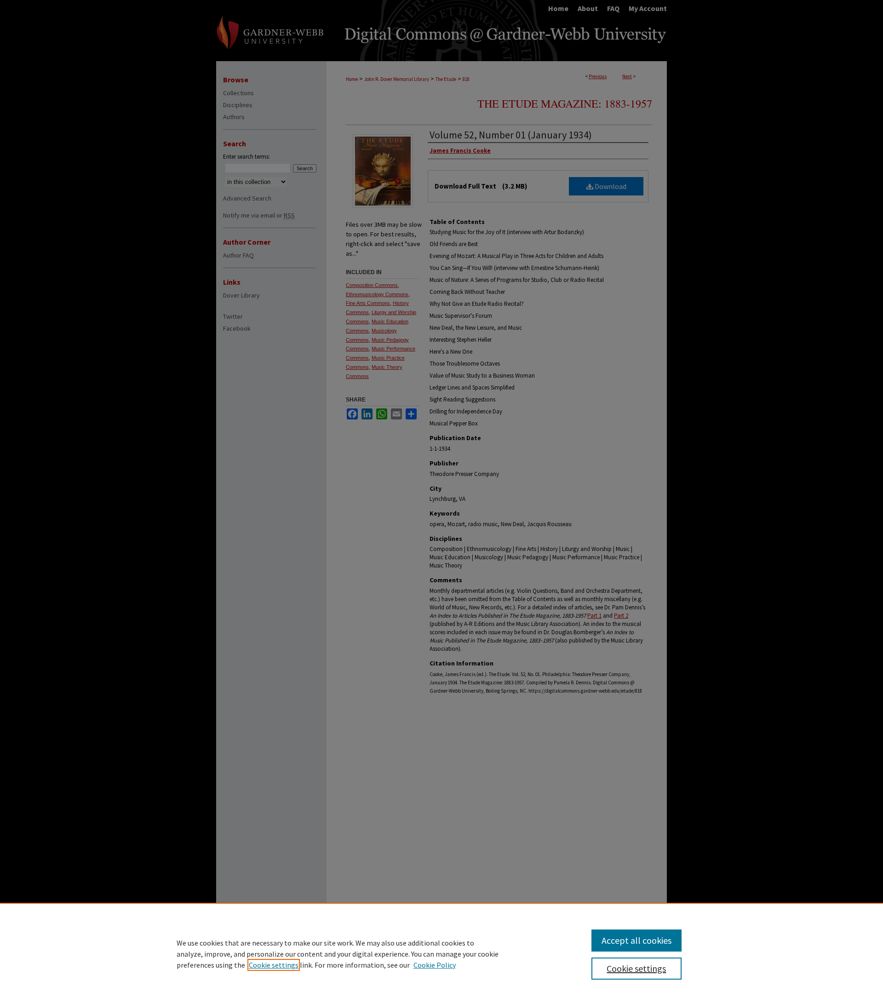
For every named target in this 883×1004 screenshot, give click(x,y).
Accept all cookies (636, 940)
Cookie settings (273, 965)
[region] (441, 953)
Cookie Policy (434, 965)
